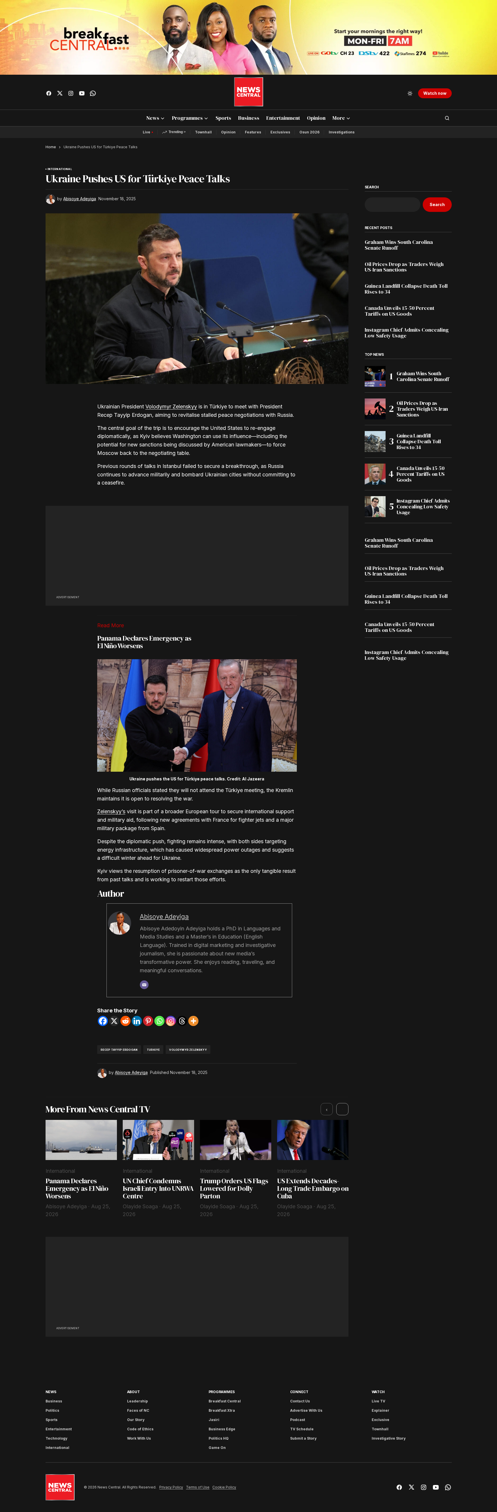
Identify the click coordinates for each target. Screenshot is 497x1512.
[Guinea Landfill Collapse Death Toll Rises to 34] (375, 441)
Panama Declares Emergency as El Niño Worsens (144, 641)
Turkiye (153, 1049)
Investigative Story (389, 1438)
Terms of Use (197, 1487)
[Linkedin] (137, 1021)
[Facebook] (103, 1021)
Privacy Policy (171, 1487)
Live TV (378, 1401)
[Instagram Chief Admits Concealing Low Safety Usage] (375, 506)
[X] (114, 1021)
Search (372, 187)
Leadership (137, 1401)
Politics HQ (219, 1438)
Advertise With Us (306, 1410)
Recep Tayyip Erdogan (119, 1049)
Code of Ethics (140, 1429)
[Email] (144, 984)
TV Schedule (302, 1429)
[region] (197, 1169)
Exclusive (380, 1420)
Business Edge (222, 1429)
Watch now (435, 93)
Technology (56, 1438)
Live (146, 132)
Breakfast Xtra (222, 1410)
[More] (193, 1021)
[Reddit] (125, 1021)
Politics (52, 1410)
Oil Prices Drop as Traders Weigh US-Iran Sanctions (404, 267)
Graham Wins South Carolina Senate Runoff (399, 245)
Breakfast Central (225, 1401)
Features (253, 132)
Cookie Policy (224, 1487)
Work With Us (139, 1438)
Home (51, 147)
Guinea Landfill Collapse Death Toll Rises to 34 (406, 289)
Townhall (203, 132)
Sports (51, 1420)
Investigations (342, 132)
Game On (217, 1447)
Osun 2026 (309, 132)
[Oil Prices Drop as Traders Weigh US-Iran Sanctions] (375, 408)
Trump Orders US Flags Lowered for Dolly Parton (234, 1188)
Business (54, 1401)
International (60, 169)
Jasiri (214, 1420)
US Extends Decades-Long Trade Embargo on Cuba (312, 1188)
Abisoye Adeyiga (164, 916)
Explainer (380, 1410)
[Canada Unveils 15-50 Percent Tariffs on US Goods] (375, 474)
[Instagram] (171, 1021)
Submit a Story (303, 1438)
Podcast (297, 1420)
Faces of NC (138, 1410)
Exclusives (280, 132)
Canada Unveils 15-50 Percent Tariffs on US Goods (399, 311)
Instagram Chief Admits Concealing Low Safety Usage (407, 333)
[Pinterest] (148, 1021)
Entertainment (59, 1429)
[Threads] (182, 1021)
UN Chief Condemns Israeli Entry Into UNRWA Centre (158, 1188)
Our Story (135, 1420)
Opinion (228, 132)
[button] (410, 93)
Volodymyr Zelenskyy (171, 406)
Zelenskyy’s (111, 811)
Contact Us (300, 1401)
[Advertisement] (197, 553)
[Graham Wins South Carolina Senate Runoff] (375, 376)
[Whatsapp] (159, 1021)
